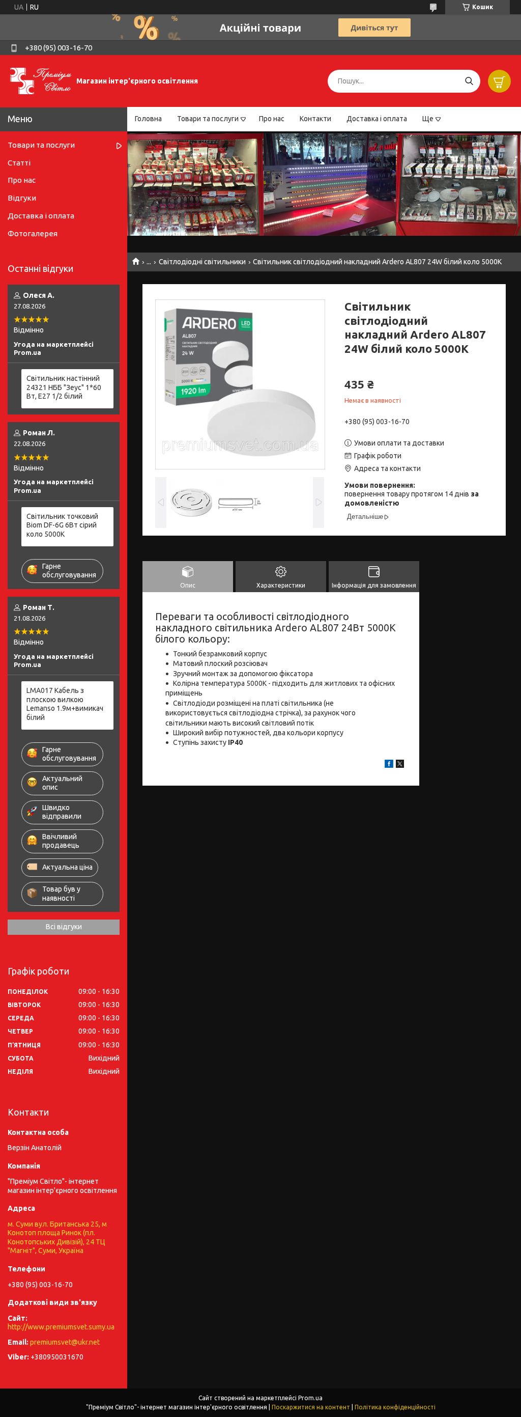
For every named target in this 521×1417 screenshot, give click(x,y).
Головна (148, 119)
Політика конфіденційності (395, 1407)
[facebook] (389, 765)
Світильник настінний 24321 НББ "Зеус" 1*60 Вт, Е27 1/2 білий (63, 387)
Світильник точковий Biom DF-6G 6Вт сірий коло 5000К (62, 525)
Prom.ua (310, 1398)
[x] (400, 765)
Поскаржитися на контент (311, 1407)
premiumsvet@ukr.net (65, 1342)
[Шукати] (468, 81)
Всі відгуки (64, 927)
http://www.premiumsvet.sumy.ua (61, 1327)
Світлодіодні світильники (202, 262)
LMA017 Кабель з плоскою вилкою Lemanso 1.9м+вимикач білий (64, 703)
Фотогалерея (32, 233)
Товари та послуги (208, 119)
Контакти (315, 119)
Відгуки (22, 197)
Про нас (271, 119)
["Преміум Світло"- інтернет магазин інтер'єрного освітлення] (40, 80)
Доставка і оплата (376, 119)
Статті (19, 162)
